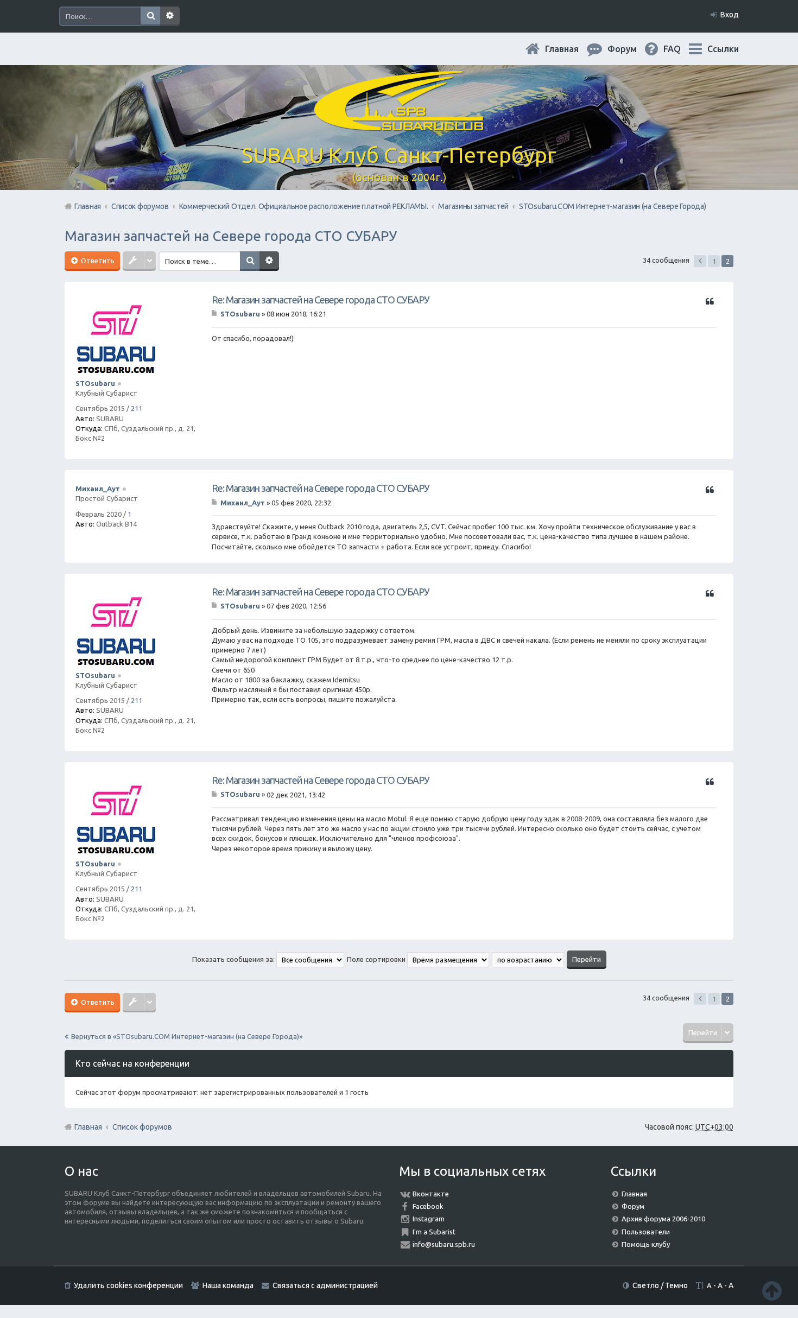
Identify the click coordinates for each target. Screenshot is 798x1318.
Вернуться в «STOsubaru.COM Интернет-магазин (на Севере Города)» (186, 1036)
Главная (570, 49)
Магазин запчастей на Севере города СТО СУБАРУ (231, 236)
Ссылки (723, 49)
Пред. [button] (700, 261)
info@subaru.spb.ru (444, 1244)
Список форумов (142, 1127)
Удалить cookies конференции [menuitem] (128, 1285)
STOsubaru (95, 383)
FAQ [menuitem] (680, 49)
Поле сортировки (377, 959)
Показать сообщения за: (234, 959)
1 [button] (714, 261)
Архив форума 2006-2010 (663, 1218)
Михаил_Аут (97, 488)
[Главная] (399, 124)
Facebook (428, 1206)
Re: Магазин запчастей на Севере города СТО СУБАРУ (320, 299)
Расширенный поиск (170, 16)
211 (136, 408)
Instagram (429, 1218)
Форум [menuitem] (630, 49)
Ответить (97, 260)
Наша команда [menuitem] (228, 1285)
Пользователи (646, 1231)
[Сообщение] (215, 314)
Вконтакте (431, 1193)
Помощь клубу (646, 1244)
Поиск (150, 16)
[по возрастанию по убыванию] (528, 959)
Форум (633, 1206)
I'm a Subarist (434, 1231)
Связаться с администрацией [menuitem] (325, 1285)
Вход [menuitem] (729, 14)
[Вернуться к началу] (772, 1290)
